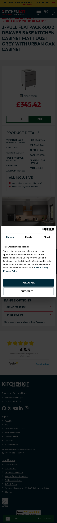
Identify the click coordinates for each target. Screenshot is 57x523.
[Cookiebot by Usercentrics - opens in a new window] (42, 229)
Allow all (29, 283)
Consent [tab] (10, 237)
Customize (27, 291)
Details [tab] (28, 237)
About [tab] (47, 237)
